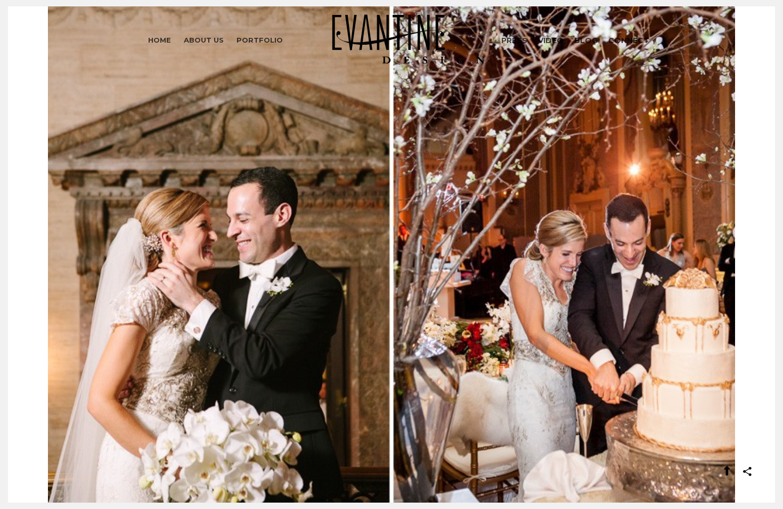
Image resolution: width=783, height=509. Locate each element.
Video (551, 40)
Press (514, 40)
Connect (628, 40)
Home (159, 40)
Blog (586, 40)
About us (204, 40)
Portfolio (259, 40)
